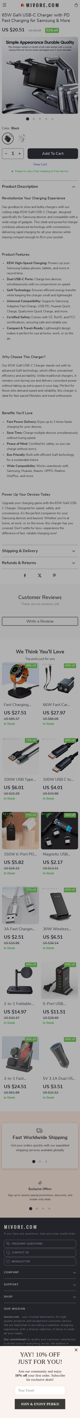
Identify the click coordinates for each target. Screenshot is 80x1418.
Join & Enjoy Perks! (40, 1404)
